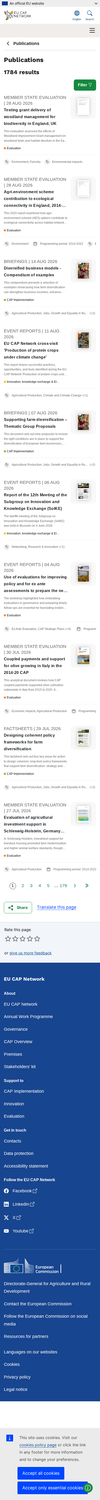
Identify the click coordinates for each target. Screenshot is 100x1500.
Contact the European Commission (38, 1303)
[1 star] (8, 938)
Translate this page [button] (56, 907)
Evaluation (14, 1116)
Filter (83, 85)
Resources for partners (26, 1336)
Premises (13, 1054)
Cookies (12, 1364)
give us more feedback (30, 953)
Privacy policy (17, 1377)
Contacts (12, 1141)
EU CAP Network (20, 1004)
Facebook (25, 1190)
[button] (18, 908)
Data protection (18, 1153)
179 (63, 885)
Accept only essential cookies (52, 1487)
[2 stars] (11, 938)
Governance (16, 1029)
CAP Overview (18, 1041)
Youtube (24, 1230)
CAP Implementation (24, 1091)
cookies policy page (38, 1444)
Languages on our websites (30, 1352)
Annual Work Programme (28, 1016)
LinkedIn (24, 1204)
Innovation (14, 1103)
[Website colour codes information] (88, 1488)
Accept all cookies (40, 1473)
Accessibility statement (26, 1166)
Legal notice (15, 1389)
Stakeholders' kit (20, 1066)
